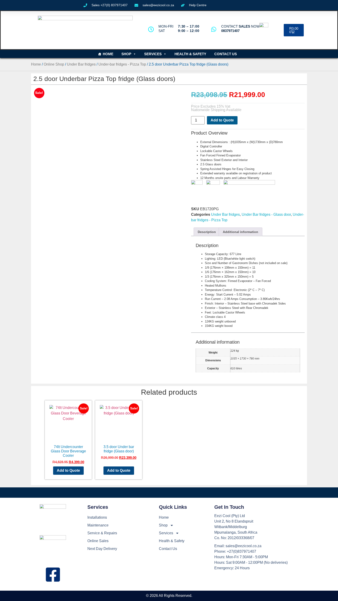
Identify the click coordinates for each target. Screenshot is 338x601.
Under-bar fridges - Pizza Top (122, 64)
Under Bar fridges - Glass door (266, 214)
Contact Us (225, 54)
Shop (126, 54)
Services (153, 54)
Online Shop (54, 64)
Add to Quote (222, 120)
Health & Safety (190, 54)
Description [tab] (207, 232)
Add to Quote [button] (68, 470)
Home (108, 54)
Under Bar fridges (81, 64)
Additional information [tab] (240, 232)
